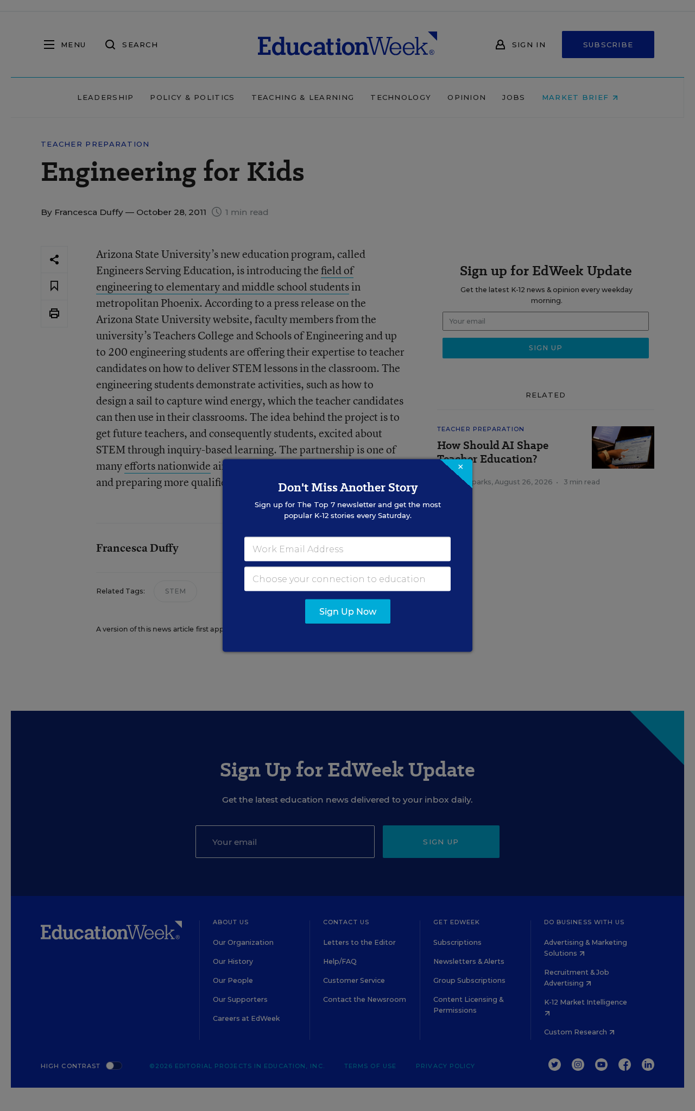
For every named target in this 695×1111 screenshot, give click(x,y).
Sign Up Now (347, 612)
